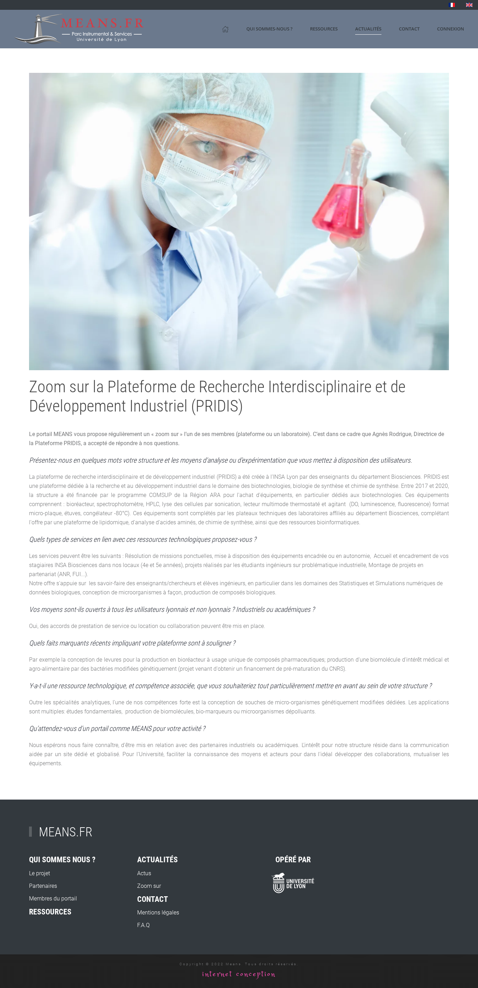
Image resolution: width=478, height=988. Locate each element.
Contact (409, 29)
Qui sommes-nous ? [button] (269, 29)
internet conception (239, 974)
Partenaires (43, 886)
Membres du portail (53, 898)
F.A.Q (143, 925)
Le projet (39, 873)
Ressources (324, 29)
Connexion (450, 29)
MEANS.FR (65, 832)
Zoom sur (149, 886)
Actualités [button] (368, 29)
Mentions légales (158, 912)
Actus (144, 873)
